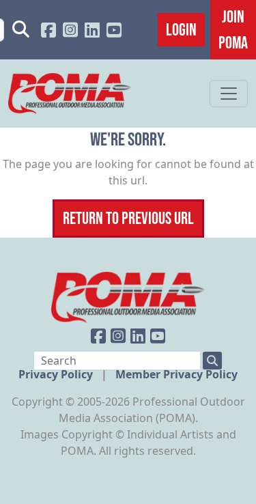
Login (181, 29)
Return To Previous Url (128, 217)
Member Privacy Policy (176, 374)
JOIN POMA (233, 29)
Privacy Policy (57, 374)
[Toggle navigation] (229, 93)
